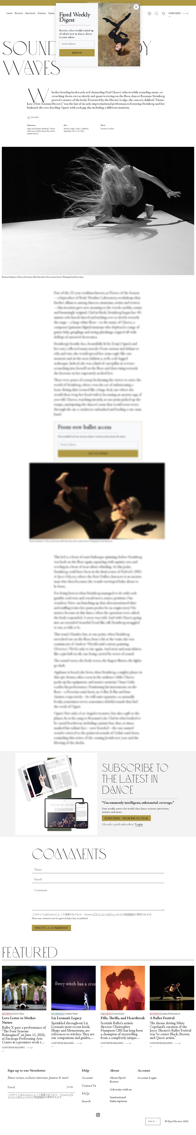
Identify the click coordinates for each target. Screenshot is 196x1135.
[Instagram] (98, 1115)
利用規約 (129, 915)
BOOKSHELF (57, 1014)
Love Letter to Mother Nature (19, 1021)
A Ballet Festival (162, 1018)
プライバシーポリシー (104, 915)
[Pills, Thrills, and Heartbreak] (123, 988)
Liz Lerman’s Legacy (66, 1018)
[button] (156, 13)
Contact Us (89, 1085)
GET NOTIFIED (98, 453)
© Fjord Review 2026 (176, 1121)
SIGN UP (77, 53)
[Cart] (163, 13)
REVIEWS (7, 1014)
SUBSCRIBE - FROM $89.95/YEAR (126, 818)
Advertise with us (121, 1089)
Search (86, 1101)
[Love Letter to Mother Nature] (24, 988)
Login (139, 824)
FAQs (85, 1093)
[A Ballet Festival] (172, 988)
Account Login (147, 1078)
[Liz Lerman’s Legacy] (73, 988)
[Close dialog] (136, 7)
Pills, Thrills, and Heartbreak (123, 1018)
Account (87, 1078)
